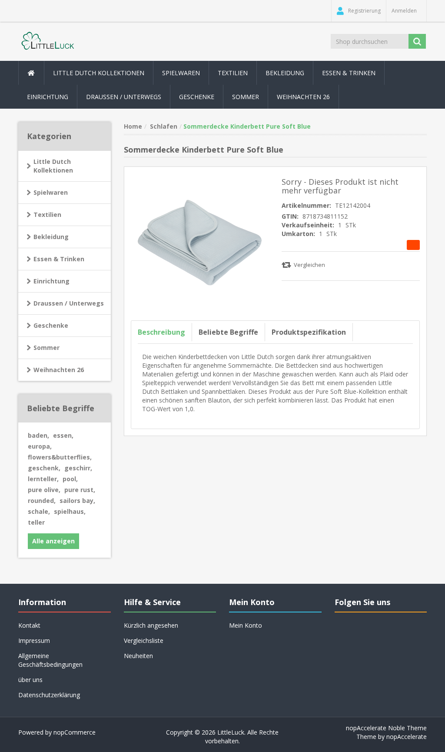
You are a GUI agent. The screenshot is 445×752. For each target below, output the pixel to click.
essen (63, 435)
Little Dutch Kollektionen (53, 165)
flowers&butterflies (60, 457)
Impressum (34, 640)
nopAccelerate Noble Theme (386, 728)
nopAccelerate (406, 736)
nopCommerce (74, 732)
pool (70, 479)
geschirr (78, 468)
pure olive (44, 490)
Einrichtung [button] (47, 97)
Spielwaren (50, 192)
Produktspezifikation (309, 332)
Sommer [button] (245, 97)
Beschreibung (161, 332)
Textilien (47, 214)
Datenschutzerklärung (49, 695)
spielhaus (70, 511)
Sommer (46, 347)
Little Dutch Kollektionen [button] (98, 73)
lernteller (43, 479)
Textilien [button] (233, 73)
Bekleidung (51, 237)
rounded (42, 500)
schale (39, 511)
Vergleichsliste (143, 640)
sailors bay (77, 500)
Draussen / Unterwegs (68, 303)
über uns (30, 679)
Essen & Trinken (58, 259)
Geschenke (196, 97)
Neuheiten (138, 656)
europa (40, 446)
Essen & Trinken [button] (348, 73)
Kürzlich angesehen (151, 625)
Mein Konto (245, 625)
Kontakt (29, 625)
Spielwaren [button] (181, 73)
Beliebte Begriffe (228, 332)
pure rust (79, 490)
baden (38, 435)
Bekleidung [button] (285, 73)
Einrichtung (51, 281)
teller (36, 522)
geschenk (44, 468)
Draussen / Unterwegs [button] (123, 97)
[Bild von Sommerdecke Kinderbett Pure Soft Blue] (200, 241)
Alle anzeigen (53, 541)
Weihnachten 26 (303, 97)
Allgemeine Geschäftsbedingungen (50, 660)
